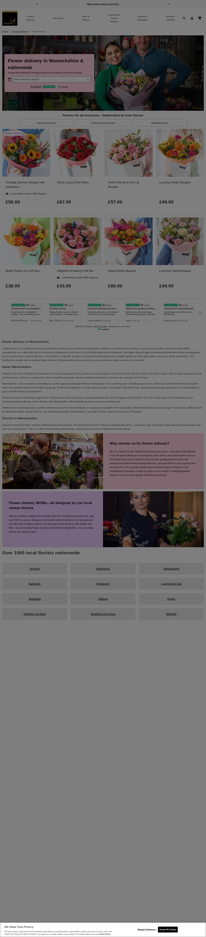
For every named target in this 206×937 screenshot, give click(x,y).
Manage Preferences (147, 929)
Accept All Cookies (167, 929)
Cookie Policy (105, 934)
